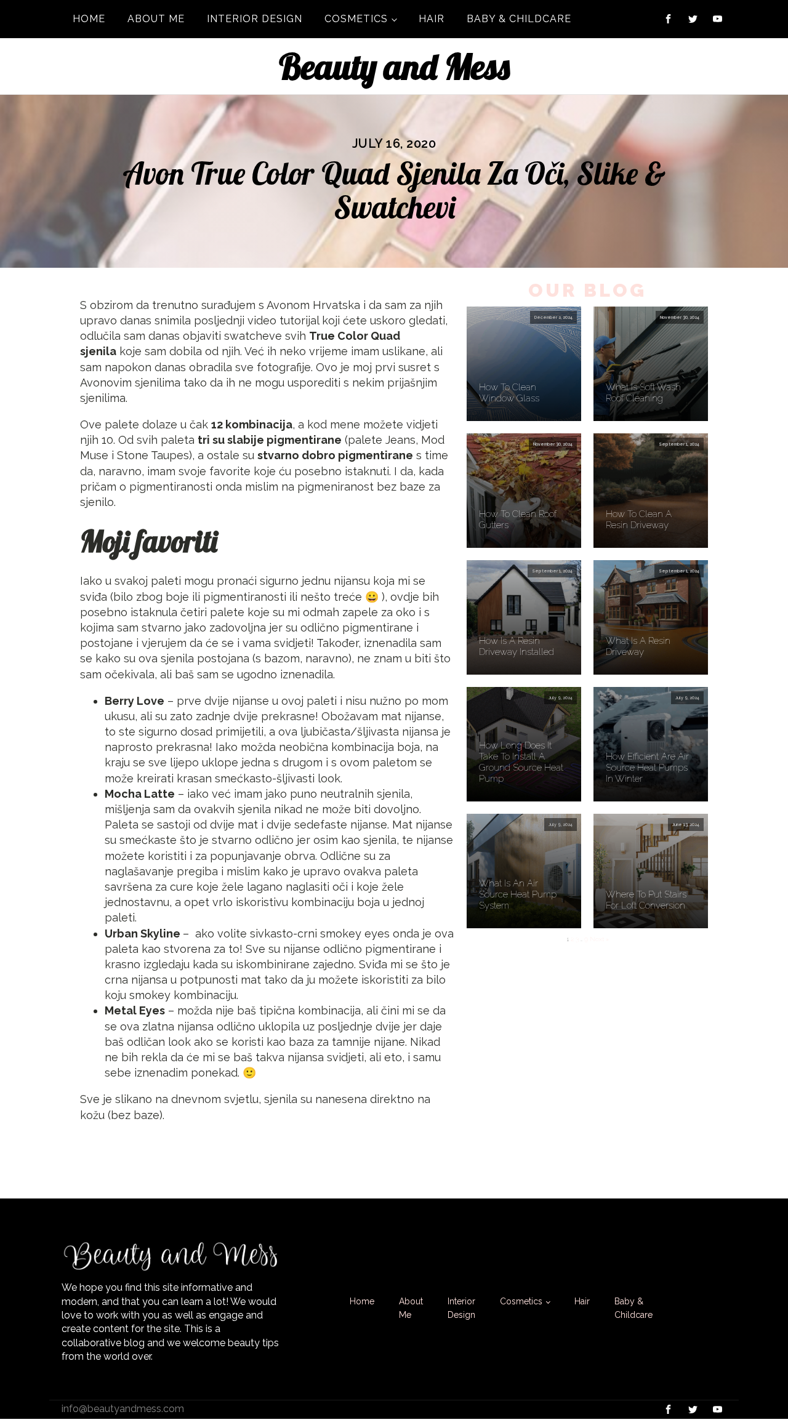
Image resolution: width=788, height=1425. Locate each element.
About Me (156, 19)
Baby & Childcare (519, 19)
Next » (599, 939)
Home (89, 19)
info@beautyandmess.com (123, 1409)
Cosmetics (356, 19)
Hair (431, 19)
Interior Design (254, 19)
